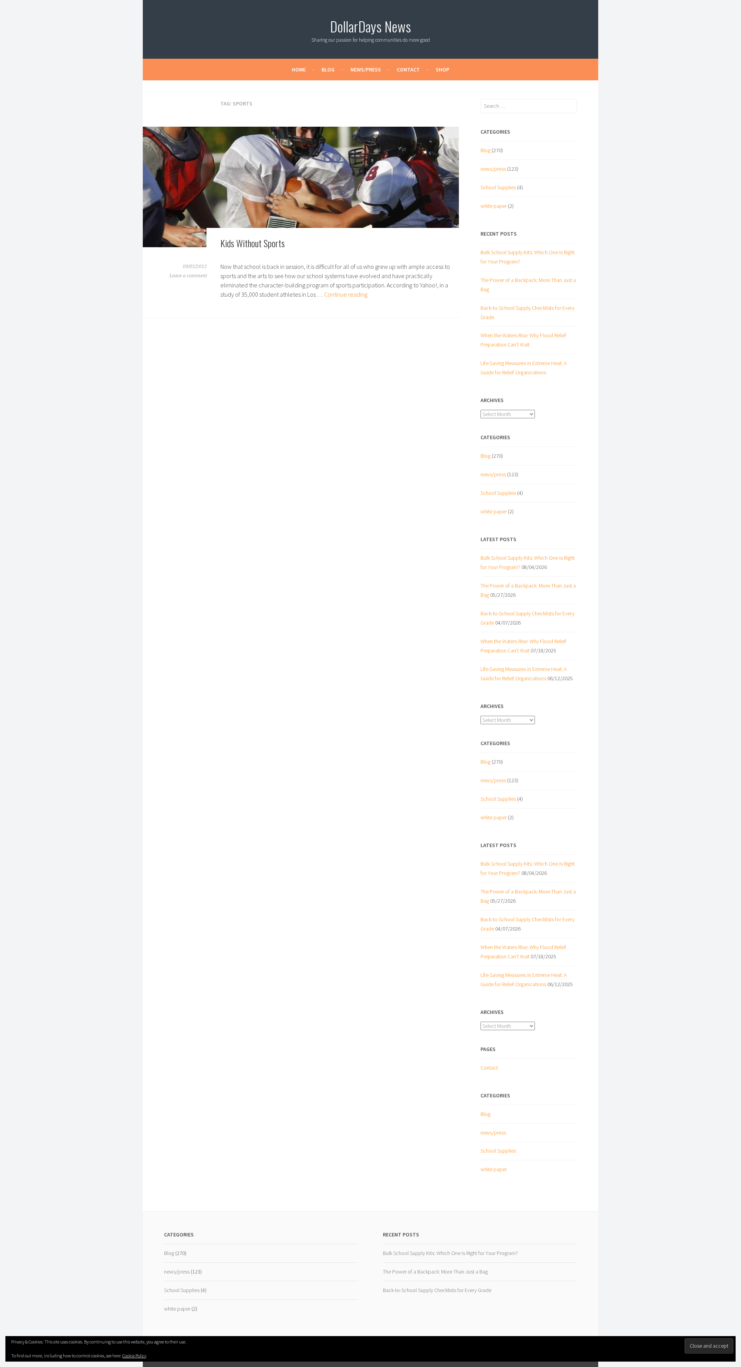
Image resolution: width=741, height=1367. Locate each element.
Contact (408, 69)
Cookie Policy (134, 1356)
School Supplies (498, 187)
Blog (328, 69)
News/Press (365, 69)
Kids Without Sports (252, 243)
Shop (442, 69)
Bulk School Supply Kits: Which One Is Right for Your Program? (450, 1253)
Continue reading (345, 294)
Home (299, 69)
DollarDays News (370, 26)
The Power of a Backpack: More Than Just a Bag (435, 1271)
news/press (493, 168)
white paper (493, 205)
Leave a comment (188, 275)
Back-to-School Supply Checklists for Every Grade (437, 1290)
